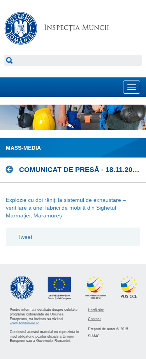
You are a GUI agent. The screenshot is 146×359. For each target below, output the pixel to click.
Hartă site (96, 310)
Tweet (25, 237)
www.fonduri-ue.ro (24, 323)
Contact (94, 319)
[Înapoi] (11, 169)
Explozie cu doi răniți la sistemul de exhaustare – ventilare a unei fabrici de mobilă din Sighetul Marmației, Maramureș (66, 208)
